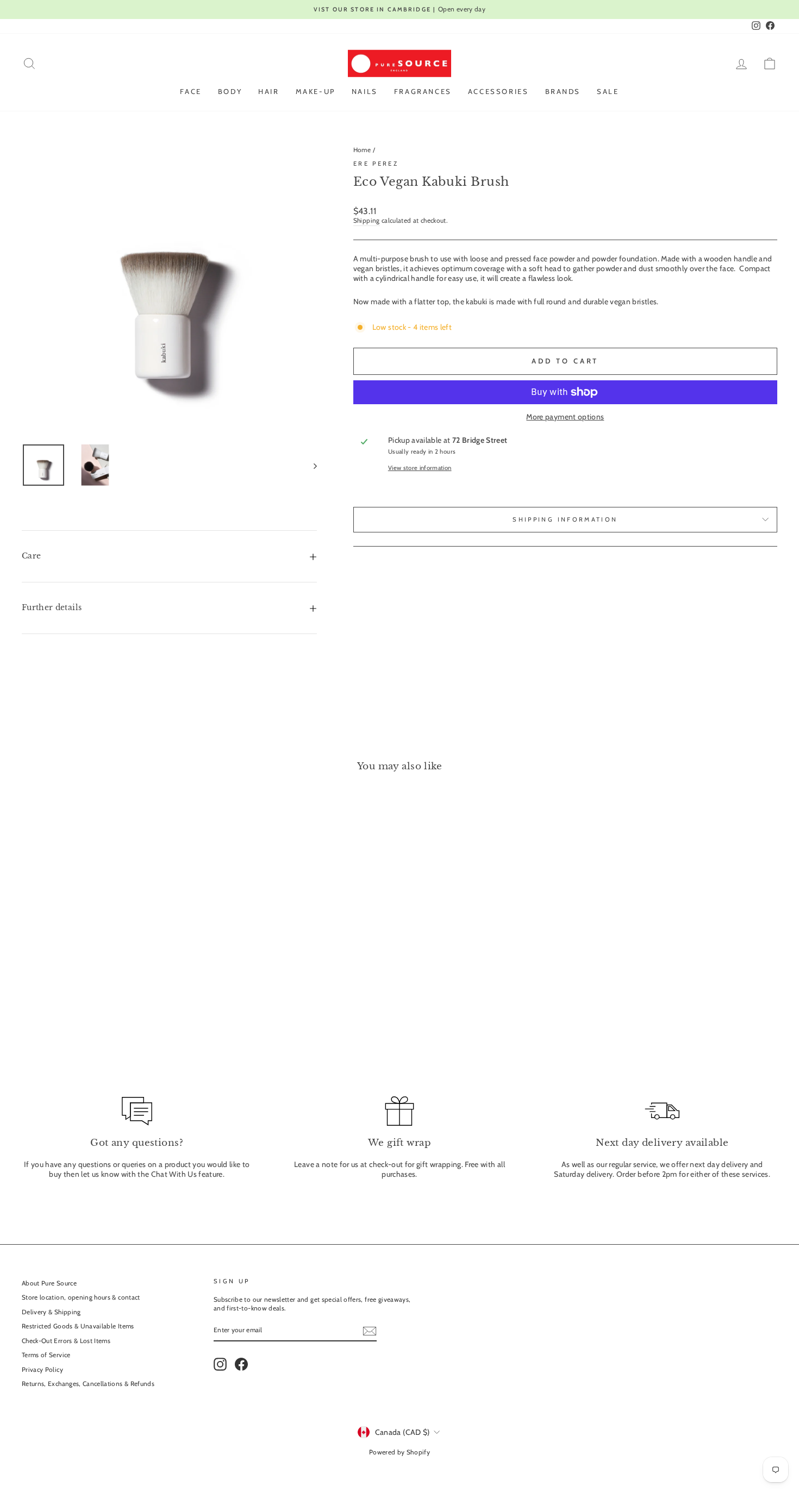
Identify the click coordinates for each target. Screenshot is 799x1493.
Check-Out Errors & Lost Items (66, 1341)
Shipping (366, 220)
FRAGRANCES (423, 91)
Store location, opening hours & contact (81, 1297)
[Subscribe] (370, 1331)
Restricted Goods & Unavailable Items (78, 1326)
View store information (420, 468)
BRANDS (563, 91)
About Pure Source (49, 1283)
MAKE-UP (315, 91)
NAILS (365, 91)
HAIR (268, 91)
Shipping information (565, 519)
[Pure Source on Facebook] (241, 1364)
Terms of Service (46, 1355)
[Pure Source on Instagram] (220, 1364)
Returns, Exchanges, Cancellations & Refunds (88, 1384)
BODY (230, 91)
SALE (608, 91)
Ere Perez (375, 163)
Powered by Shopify (399, 1452)
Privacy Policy (42, 1369)
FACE (190, 91)
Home (362, 150)
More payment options (565, 417)
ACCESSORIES (498, 91)
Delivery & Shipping (51, 1312)
